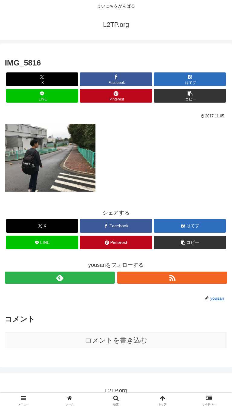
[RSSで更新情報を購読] (172, 278)
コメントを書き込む (116, 340)
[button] (190, 96)
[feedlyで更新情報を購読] (60, 278)
